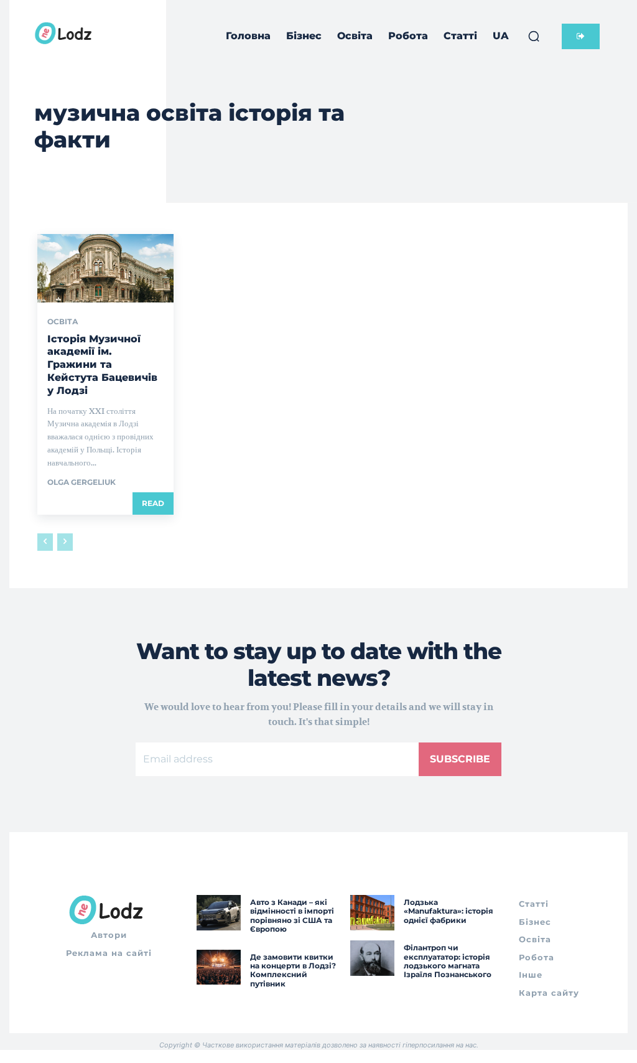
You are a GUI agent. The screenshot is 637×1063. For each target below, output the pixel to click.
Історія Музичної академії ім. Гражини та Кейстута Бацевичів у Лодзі (102, 364)
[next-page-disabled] (65, 542)
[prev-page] (45, 542)
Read (153, 503)
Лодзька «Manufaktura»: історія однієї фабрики (448, 911)
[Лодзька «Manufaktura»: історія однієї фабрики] (372, 912)
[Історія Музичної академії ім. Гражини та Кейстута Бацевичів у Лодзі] (105, 268)
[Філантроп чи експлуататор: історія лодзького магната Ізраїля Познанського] (372, 958)
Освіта (62, 321)
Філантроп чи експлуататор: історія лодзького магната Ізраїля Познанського (447, 961)
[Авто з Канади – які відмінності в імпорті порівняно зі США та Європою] (219, 912)
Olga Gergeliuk (81, 482)
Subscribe (460, 759)
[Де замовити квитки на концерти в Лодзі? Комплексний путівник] (219, 967)
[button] (534, 36)
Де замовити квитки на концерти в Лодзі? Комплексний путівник (293, 970)
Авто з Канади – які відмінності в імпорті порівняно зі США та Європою (292, 915)
